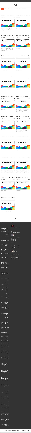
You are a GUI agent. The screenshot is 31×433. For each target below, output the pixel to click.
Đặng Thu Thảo (2, 253)
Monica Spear (2, 332)
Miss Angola (2, 313)
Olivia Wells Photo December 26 (3, 371)
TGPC (5, 401)
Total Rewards (6, 402)
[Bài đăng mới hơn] (2, 218)
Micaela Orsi (2, 307)
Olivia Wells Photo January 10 (6, 371)
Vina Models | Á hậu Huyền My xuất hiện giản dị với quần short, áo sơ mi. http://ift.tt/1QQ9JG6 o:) (15, 238)
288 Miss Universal (13, 242)
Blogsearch (6, 240)
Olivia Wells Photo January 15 (2, 378)
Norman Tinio (2, 336)
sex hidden (6, 393)
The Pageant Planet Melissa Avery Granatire (2, 403)
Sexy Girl (6, 394)
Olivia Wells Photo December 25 (7, 368)
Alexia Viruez (6, 228)
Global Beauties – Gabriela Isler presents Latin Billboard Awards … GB (12, 15)
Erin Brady (2, 257)
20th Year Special (3, 228)
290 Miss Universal (13, 244)
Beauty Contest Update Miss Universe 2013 (7, 237)
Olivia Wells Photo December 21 (3, 368)
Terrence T (2, 401)
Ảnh (5, 231)
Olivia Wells (6, 338)
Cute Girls (6, 249)
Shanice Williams (7, 396)
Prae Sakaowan (2, 389)
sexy (1, 394)
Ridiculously (6, 391)
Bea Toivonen (6, 234)
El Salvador (6, 253)
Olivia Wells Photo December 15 (3, 364)
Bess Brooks (2, 240)
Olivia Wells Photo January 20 (2, 382)
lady (1, 302)
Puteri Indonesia (7, 389)
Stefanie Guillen (2, 398)
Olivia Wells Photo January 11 (2, 375)
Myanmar (6, 332)
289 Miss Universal (13, 231)
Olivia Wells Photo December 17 (7, 364)
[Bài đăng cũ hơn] (29, 218)
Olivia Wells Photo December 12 (7, 361)
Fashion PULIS (6, 257)
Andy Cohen (2, 231)
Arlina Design (19, 430)
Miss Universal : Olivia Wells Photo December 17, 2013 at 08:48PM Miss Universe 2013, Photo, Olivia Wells (15, 258)
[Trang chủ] (15, 218)
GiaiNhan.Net (15, 250)
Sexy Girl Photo (2, 396)
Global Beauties (7, 293)
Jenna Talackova (7, 297)
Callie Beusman (2, 244)
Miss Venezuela (7, 327)
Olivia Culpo (2, 338)
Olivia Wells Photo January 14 (6, 375)
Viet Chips (2, 424)
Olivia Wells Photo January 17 (6, 378)
